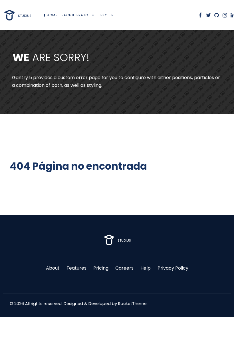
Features (76, 268)
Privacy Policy (173, 268)
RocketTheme (132, 303)
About (53, 268)
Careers (124, 268)
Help (145, 268)
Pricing (100, 268)
